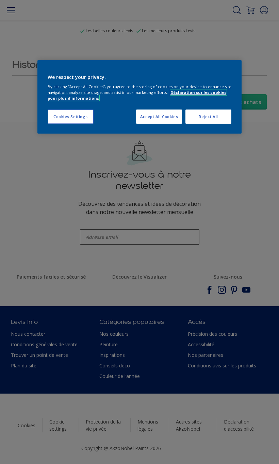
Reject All (208, 116)
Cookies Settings (70, 116)
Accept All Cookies (159, 116)
